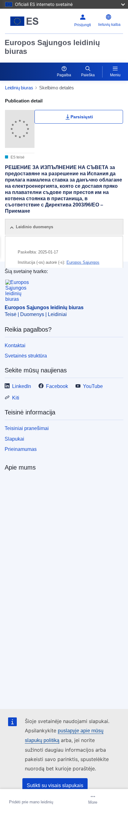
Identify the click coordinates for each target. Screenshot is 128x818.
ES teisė (17, 157)
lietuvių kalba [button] (109, 24)
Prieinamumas (21, 449)
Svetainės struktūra (26, 355)
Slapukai (14, 439)
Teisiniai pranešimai (27, 428)
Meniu (115, 75)
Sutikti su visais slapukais (55, 785)
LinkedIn (21, 386)
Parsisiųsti (82, 116)
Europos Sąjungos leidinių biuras (52, 46)
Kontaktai (15, 345)
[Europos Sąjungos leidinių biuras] (25, 21)
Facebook (57, 386)
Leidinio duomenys (34, 227)
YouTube (93, 386)
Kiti (15, 397)
